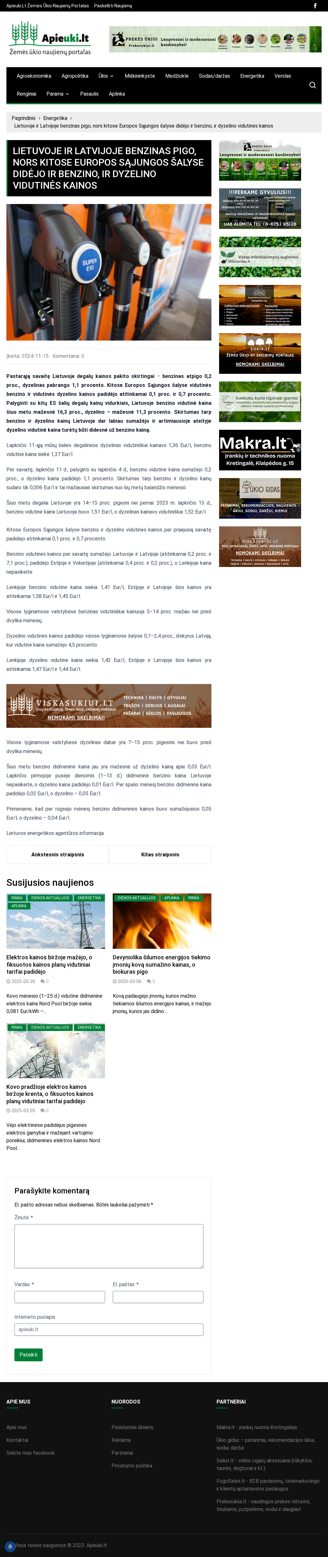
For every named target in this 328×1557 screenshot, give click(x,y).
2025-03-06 (130, 981)
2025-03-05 (23, 1110)
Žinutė (22, 1218)
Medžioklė (177, 76)
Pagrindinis (24, 118)
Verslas (283, 76)
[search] (312, 85)
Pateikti (28, 1355)
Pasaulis (89, 94)
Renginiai (26, 94)
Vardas (22, 1284)
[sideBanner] (270, 160)
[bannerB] (215, 39)
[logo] (50, 39)
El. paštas (124, 1284)
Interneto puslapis (34, 1317)
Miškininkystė (140, 76)
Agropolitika (75, 76)
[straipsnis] (55, 921)
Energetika (252, 76)
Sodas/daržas (214, 76)
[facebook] (315, 5)
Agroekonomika (34, 76)
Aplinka (117, 94)
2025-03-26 (23, 981)
